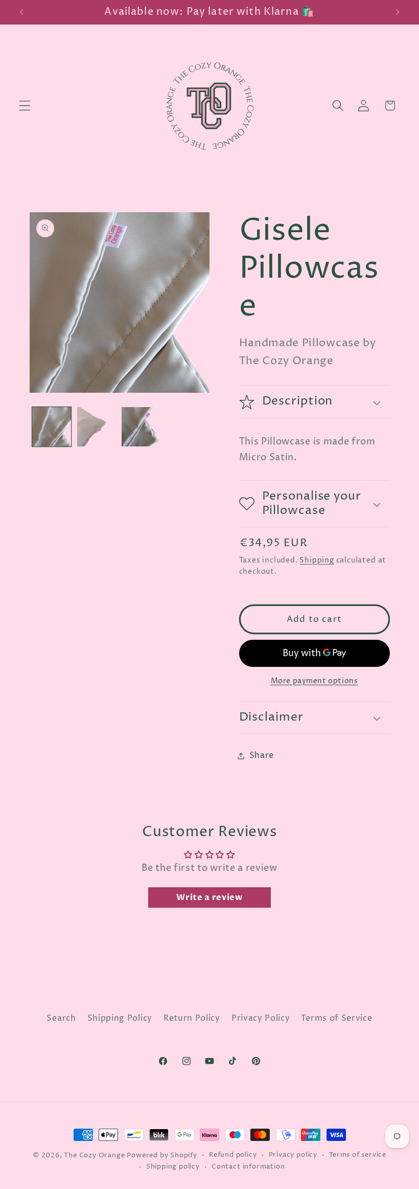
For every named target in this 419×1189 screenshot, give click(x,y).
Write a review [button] (209, 897)
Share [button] (261, 755)
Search (61, 1018)
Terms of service (357, 1155)
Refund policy (233, 1155)
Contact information (248, 1166)
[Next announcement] (397, 12)
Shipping (316, 560)
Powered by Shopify (162, 1155)
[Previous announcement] (21, 12)
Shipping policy (173, 1166)
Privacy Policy (260, 1018)
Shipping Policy (119, 1018)
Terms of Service (336, 1018)
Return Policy (192, 1018)
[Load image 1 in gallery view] (51, 426)
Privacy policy (293, 1155)
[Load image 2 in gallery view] (96, 426)
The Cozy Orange (94, 1155)
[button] (25, 106)
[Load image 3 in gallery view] (141, 426)
